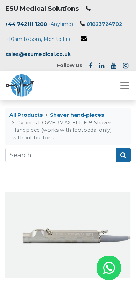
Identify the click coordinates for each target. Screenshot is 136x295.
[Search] (123, 155)
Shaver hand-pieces (77, 115)
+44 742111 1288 (26, 24)
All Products (26, 115)
